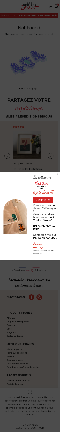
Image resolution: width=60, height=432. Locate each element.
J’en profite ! (43, 199)
